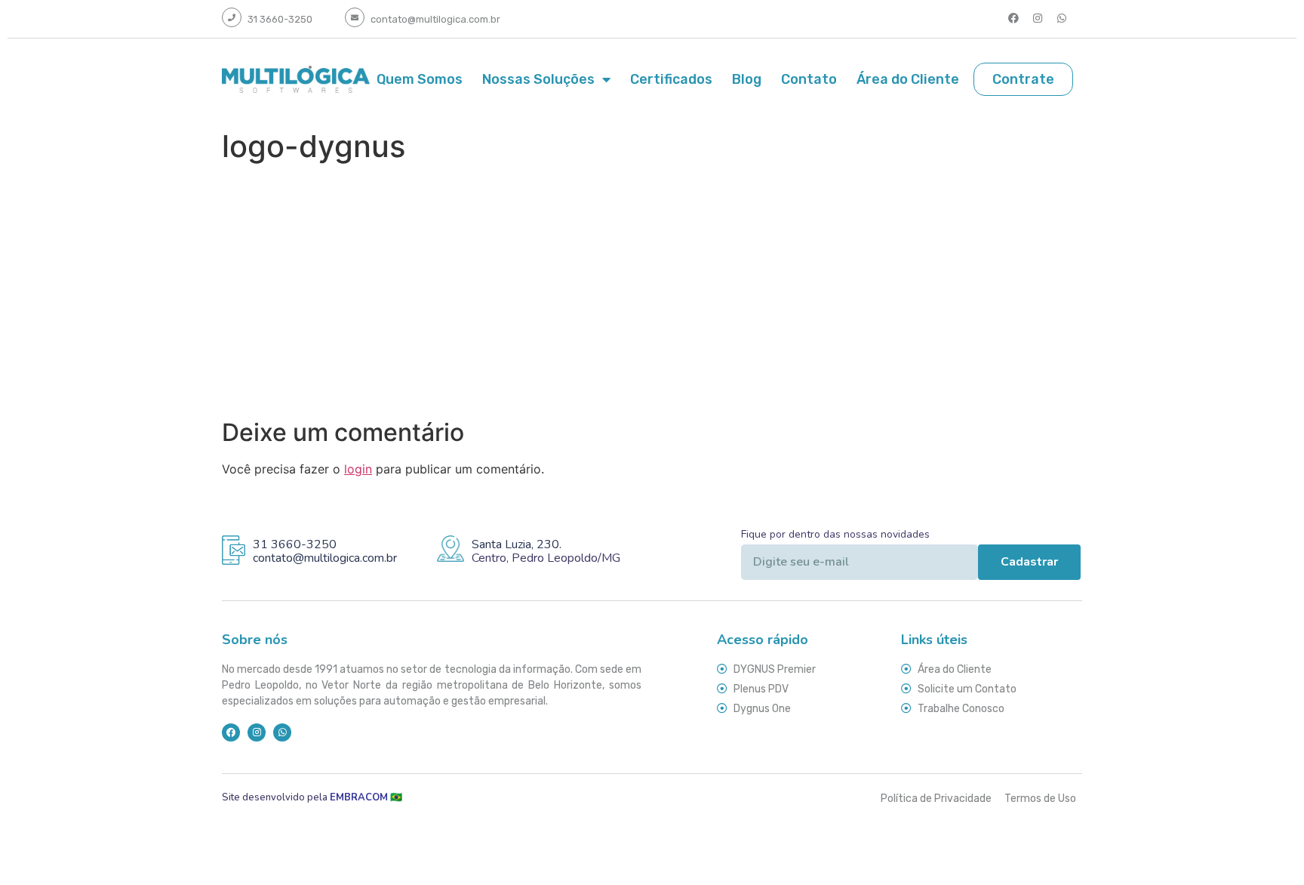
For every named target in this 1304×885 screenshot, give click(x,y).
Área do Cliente (908, 79)
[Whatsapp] (1061, 18)
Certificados (671, 79)
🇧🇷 (368, 797)
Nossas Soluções (538, 79)
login (358, 468)
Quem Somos (420, 79)
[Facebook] (1013, 18)
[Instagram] (1037, 18)
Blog (746, 79)
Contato (809, 79)
